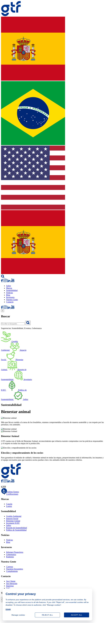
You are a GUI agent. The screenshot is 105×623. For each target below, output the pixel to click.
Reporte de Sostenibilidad (16, 528)
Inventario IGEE (13, 523)
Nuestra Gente (12, 300)
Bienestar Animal (13, 521)
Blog (8, 295)
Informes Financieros (14, 552)
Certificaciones (12, 494)
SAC (8, 588)
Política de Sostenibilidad (16, 530)
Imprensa (10, 586)
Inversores (10, 297)
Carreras (9, 567)
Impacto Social (12, 518)
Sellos (8, 525)
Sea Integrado (11, 583)
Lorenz (9, 506)
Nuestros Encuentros (14, 569)
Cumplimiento (12, 571)
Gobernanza (11, 554)
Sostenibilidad (12, 290)
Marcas (9, 288)
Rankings (10, 557)
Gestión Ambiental (13, 516)
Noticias (9, 293)
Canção (9, 504)
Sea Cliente (10, 581)
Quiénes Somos (12, 492)
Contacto (9, 302)
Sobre (8, 286)
